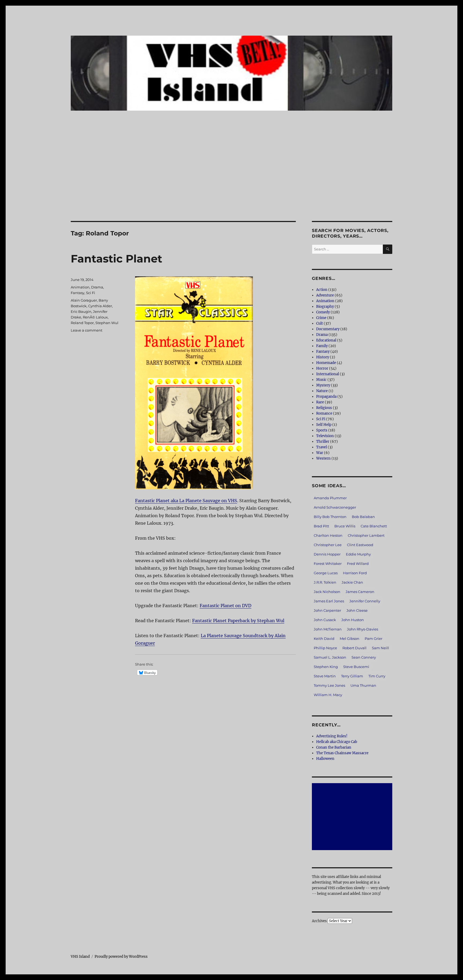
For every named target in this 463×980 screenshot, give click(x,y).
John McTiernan (328, 629)
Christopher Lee (328, 545)
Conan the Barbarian (333, 747)
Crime (321, 318)
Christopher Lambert (366, 535)
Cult (319, 323)
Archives (319, 921)
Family (322, 346)
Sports (321, 430)
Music (321, 379)
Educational (326, 340)
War (319, 452)
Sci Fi (90, 293)
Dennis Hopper (327, 554)
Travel (321, 447)
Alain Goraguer (84, 300)
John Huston (352, 620)
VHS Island (80, 956)
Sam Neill (380, 648)
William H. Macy (328, 695)
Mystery (323, 385)
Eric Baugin (81, 311)
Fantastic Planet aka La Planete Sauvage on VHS (186, 500)
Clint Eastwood (360, 545)
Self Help (323, 424)
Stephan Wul (106, 323)
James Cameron (360, 591)
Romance (324, 413)
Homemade (326, 363)
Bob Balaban (363, 517)
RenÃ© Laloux (95, 317)
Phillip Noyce (325, 648)
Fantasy (77, 293)
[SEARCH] (387, 249)
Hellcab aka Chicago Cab (336, 741)
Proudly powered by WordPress (121, 956)
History (322, 357)
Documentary (327, 329)
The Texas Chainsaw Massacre (342, 753)
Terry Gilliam (352, 676)
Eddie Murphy (358, 554)
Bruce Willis (344, 526)
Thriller (322, 441)
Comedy (323, 312)
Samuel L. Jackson (330, 657)
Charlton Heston (328, 535)
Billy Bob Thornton (330, 517)
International (327, 374)
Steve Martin (325, 676)
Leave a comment (86, 330)
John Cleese (357, 610)
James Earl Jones (329, 601)
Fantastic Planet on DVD (225, 605)
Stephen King (326, 666)
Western (323, 458)
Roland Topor (82, 323)
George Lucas (326, 573)
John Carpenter (327, 610)
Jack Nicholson (327, 591)
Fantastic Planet (116, 258)
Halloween (325, 758)
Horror (322, 368)
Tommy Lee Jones (329, 685)
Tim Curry (376, 676)
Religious (324, 407)
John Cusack (325, 620)
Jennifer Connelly (364, 601)
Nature (322, 391)
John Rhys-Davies (362, 629)
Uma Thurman (363, 685)
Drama (97, 287)
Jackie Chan (352, 582)
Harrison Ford (355, 573)
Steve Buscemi (356, 666)
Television (325, 436)
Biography (325, 306)
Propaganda (326, 396)
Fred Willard (358, 563)
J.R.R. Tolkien (325, 582)
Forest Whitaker (328, 563)
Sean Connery (364, 657)
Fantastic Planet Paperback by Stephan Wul (238, 620)
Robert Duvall (354, 648)
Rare (320, 402)
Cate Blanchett (374, 526)
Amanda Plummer (330, 498)
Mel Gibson (349, 638)
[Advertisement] (231, 181)
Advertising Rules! (332, 736)
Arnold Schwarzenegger (335, 507)
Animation (80, 287)
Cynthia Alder (100, 306)
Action (321, 289)
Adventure (325, 295)
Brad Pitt (321, 526)
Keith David (324, 638)
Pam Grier (373, 638)
